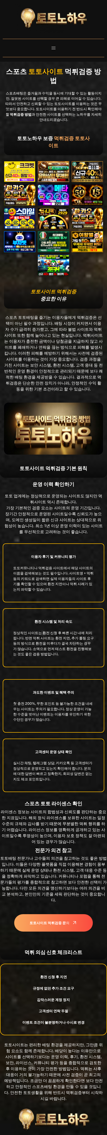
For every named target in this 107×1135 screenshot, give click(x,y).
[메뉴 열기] (53, 48)
